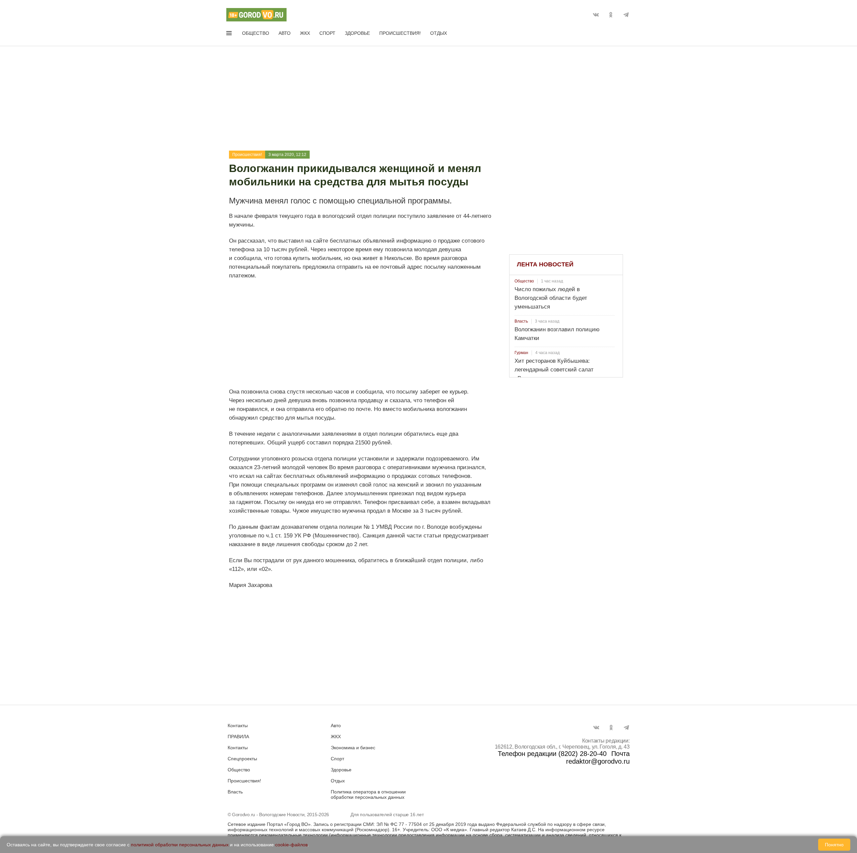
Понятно (834, 844)
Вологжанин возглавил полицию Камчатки (557, 333)
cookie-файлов (291, 844)
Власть (521, 321)
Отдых (438, 33)
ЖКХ (305, 33)
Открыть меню (229, 34)
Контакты (238, 725)
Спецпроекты (242, 758)
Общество (255, 33)
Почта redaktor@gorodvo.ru (598, 757)
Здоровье (357, 33)
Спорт (327, 33)
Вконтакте (596, 15)
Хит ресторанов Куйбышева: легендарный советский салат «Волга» (554, 369)
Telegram (626, 15)
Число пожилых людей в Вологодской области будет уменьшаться (551, 298)
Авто (285, 33)
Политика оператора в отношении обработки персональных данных (368, 794)
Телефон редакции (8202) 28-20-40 (552, 753)
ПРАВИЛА (238, 736)
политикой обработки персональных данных (180, 844)
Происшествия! (400, 33)
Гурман (521, 352)
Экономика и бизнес (353, 747)
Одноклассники (611, 15)
